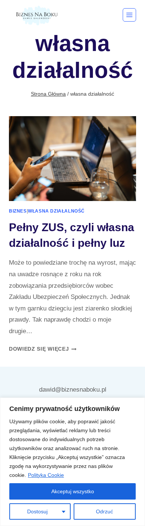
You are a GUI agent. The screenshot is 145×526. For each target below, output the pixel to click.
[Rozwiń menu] (129, 15)
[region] (72, 462)
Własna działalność (56, 211)
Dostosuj (37, 511)
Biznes (18, 211)
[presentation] (72, 158)
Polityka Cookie (46, 475)
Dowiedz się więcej (43, 349)
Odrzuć (104, 511)
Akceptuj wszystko (72, 491)
